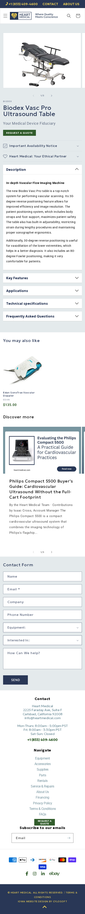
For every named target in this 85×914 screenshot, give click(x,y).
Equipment (42, 758)
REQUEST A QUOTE (19, 132)
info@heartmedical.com (43, 718)
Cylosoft (60, 901)
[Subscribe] (68, 838)
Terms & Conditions (42, 809)
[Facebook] (27, 873)
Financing (42, 797)
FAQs (42, 814)
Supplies (42, 769)
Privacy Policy (42, 803)
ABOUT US (71, 4)
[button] (5, 15)
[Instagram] (35, 873)
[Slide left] (33, 95)
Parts (42, 775)
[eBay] (54, 873)
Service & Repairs (42, 786)
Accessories (42, 764)
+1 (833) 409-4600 (23, 4)
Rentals (42, 781)
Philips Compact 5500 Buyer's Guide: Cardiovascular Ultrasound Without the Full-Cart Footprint (41, 489)
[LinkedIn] (43, 873)
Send (15, 680)
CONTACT (50, 4)
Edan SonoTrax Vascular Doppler (19, 394)
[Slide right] (51, 95)
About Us (42, 792)
